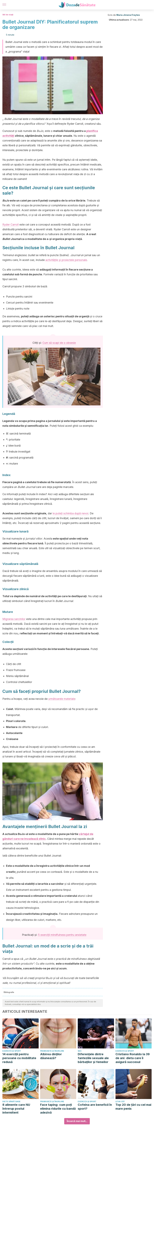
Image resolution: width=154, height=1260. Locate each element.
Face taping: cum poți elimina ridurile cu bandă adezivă (58, 1108)
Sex (80, 1051)
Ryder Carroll (10, 224)
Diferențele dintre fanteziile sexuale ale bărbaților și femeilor (93, 1058)
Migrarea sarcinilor (13, 619)
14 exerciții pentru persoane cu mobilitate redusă (19, 1058)
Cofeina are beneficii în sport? (95, 1106)
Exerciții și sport (11, 1051)
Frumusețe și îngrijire (52, 1051)
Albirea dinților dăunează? (51, 1056)
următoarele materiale (61, 698)
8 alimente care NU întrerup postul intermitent (16, 1108)
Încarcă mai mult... (77, 1121)
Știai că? (120, 1101)
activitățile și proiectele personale (66, 260)
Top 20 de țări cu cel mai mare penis (133, 1106)
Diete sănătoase (11, 1101)
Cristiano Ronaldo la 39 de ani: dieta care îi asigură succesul (133, 1058)
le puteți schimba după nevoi (70, 513)
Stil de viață (7, 15)
